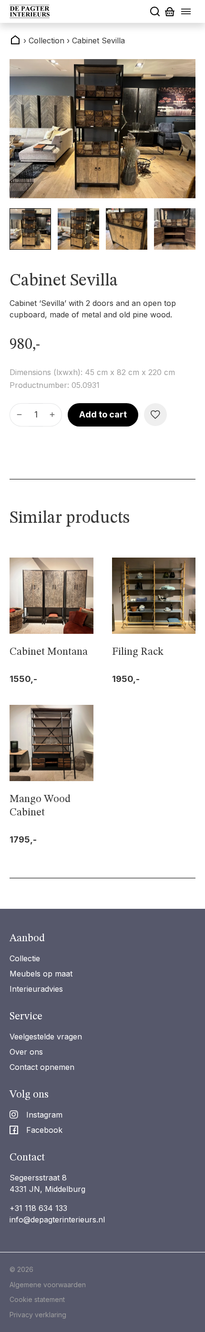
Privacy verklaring (38, 1315)
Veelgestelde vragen (46, 1036)
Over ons (26, 1052)
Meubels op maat (41, 973)
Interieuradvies (36, 989)
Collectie (25, 958)
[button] (30, 229)
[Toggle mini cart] (169, 11)
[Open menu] (185, 11)
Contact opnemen (42, 1067)
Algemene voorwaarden (48, 1285)
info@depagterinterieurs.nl (57, 1219)
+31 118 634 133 (38, 1208)
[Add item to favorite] (155, 414)
